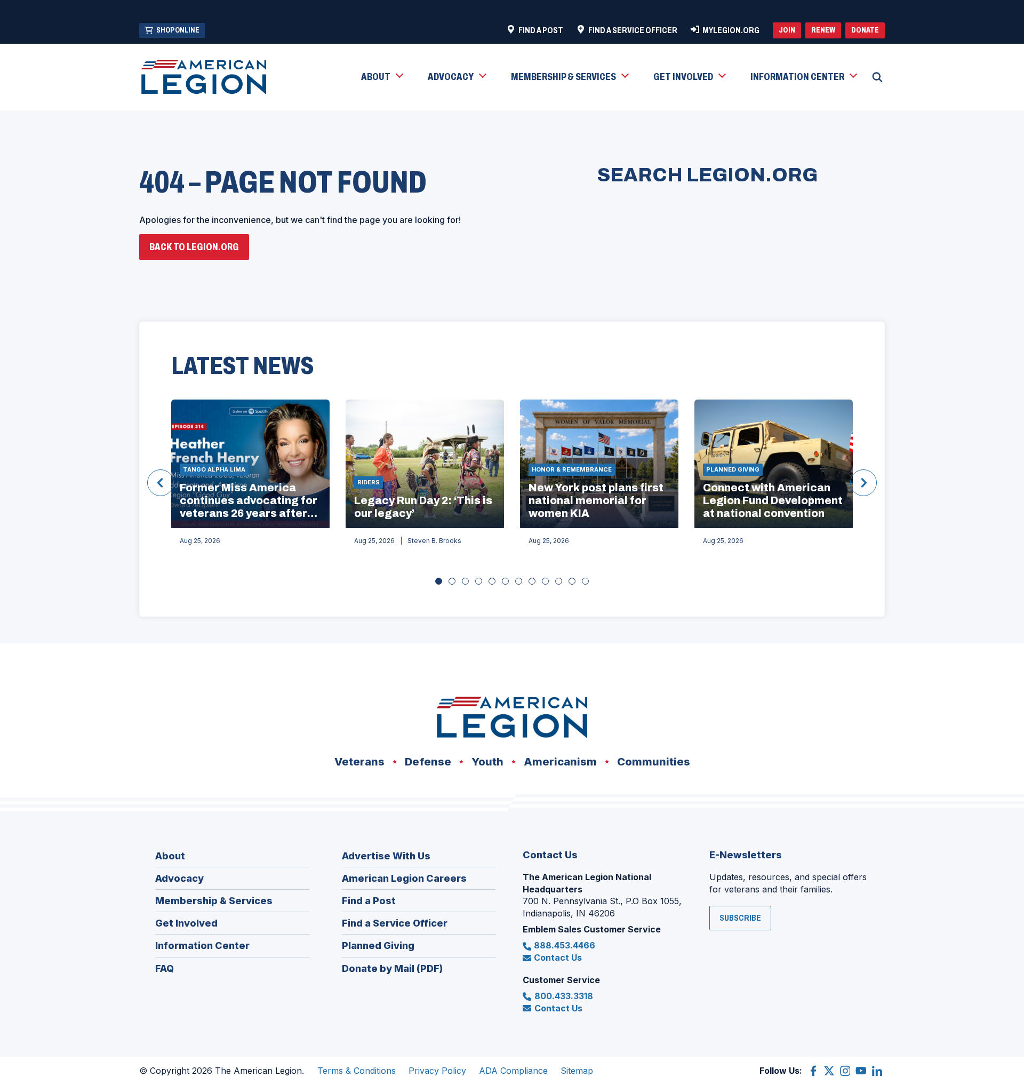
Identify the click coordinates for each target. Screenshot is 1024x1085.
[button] (381, 77)
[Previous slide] (160, 482)
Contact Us (558, 957)
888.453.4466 (564, 945)
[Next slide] (863, 482)
